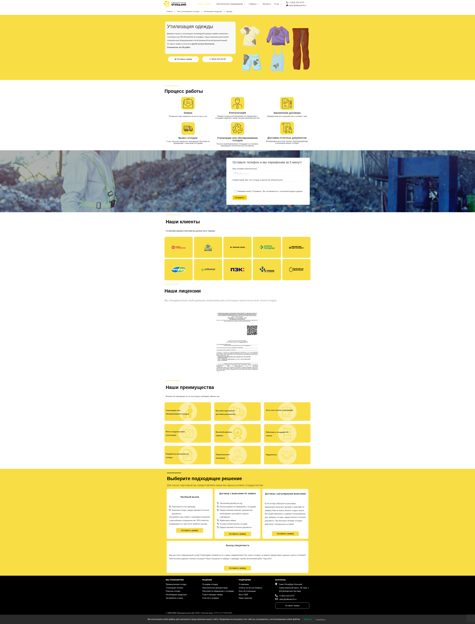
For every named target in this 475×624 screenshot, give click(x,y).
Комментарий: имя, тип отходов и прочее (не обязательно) (257, 180)
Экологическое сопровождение (229, 4)
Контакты (267, 4)
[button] (183, 59)
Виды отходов (204, 4)
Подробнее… (321, 619)
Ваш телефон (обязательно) (245, 169)
